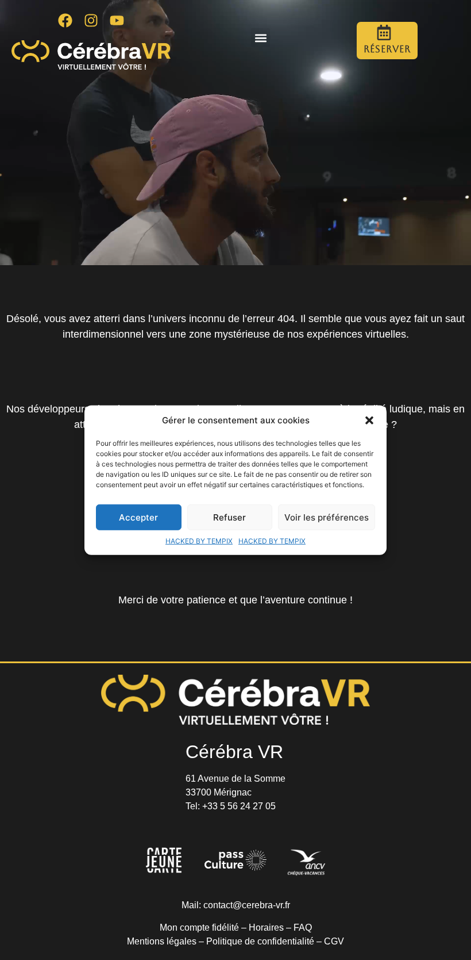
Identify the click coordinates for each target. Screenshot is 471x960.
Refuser (229, 516)
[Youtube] (117, 20)
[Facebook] (65, 20)
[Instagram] (91, 20)
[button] (369, 420)
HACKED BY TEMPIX (199, 541)
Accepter (138, 516)
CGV (334, 941)
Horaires (266, 927)
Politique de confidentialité (260, 941)
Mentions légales (161, 941)
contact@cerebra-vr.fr (246, 905)
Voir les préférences (326, 516)
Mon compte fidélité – (204, 927)
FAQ (303, 927)
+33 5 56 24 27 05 (239, 806)
